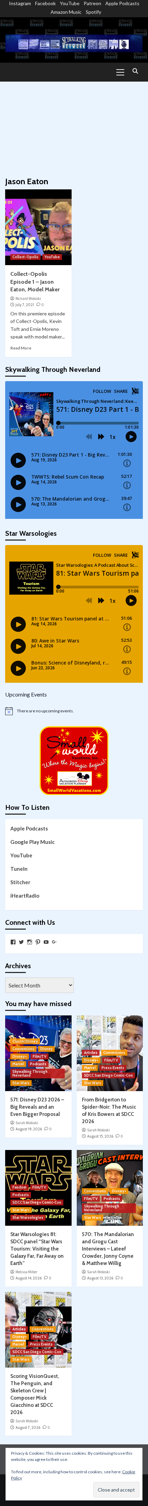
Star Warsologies (27, 1217)
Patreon (92, 3)
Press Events (113, 1067)
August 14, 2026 (28, 1278)
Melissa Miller (26, 1271)
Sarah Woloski (26, 1122)
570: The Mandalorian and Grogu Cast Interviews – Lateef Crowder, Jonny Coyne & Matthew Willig (108, 1248)
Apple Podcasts (122, 3)
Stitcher (20, 882)
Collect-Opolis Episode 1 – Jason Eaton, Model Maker (35, 282)
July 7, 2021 (24, 304)
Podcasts (38, 1063)
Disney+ (19, 1056)
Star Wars (21, 1082)
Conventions (23, 1048)
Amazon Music (66, 12)
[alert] (74, 711)
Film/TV (39, 1056)
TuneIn (19, 869)
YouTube (70, 3)
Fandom (19, 1187)
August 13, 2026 (100, 1278)
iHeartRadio (24, 895)
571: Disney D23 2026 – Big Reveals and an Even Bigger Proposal (37, 1107)
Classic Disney (25, 1041)
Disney (46, 1048)
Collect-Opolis (25, 256)
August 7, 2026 (27, 1427)
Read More (20, 348)
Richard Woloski (28, 298)
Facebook (45, 3)
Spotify (93, 12)
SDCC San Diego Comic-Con (108, 1075)
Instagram (20, 3)
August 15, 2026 (100, 1136)
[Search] (135, 71)
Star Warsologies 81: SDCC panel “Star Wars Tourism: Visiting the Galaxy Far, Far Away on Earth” (37, 1248)
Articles (90, 1052)
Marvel (18, 1063)
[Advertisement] (74, 126)
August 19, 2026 (28, 1129)
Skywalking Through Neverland (29, 1073)
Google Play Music (32, 842)
